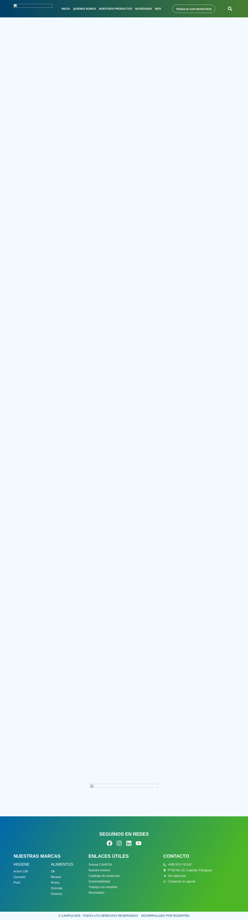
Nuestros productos (115, 8)
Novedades (143, 8)
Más (158, 8)
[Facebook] (109, 843)
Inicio (66, 8)
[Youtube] (138, 843)
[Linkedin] (129, 843)
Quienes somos (84, 8)
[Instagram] (119, 843)
